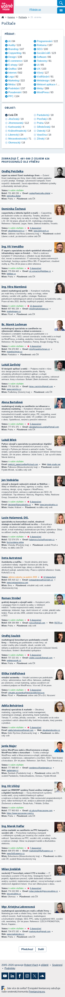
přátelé (45, 965)
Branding (13, 49)
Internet (12, 72)
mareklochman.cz (14, 352)
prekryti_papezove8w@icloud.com (23, 464)
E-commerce (15, 61)
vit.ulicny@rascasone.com (40, 810)
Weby (40, 88)
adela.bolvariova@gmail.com (20, 730)
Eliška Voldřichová (13, 673)
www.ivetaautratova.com (17, 582)
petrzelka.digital (14, 196)
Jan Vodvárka (10, 480)
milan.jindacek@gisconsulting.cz (43, 891)
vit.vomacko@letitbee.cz (40, 271)
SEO (39, 49)
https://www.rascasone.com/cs (20, 813)
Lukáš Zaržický (11, 364)
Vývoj (40, 72)
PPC (10, 96)
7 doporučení (35, 848)
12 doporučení (49, 577)
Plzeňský (42, 119)
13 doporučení (36, 306)
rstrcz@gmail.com (37, 623)
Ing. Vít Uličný (11, 786)
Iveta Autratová (12, 558)
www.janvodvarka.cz (49, 504)
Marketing (13, 80)
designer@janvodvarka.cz (19, 504)
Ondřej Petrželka (12, 171)
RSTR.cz (58, 623)
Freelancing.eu (4, 988)
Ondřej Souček (11, 636)
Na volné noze (3, 17)
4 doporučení (35, 228)
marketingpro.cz (14, 311)
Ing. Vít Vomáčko (12, 246)
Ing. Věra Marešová (14, 287)
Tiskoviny (42, 61)
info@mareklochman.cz (39, 349)
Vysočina (42, 134)
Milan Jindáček (11, 869)
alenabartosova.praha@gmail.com (44, 427)
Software (41, 57)
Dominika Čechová (14, 209)
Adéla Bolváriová (12, 705)
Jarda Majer (9, 746)
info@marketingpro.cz (38, 309)
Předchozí (27, 949)
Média (11, 84)
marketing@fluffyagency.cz (41, 851)
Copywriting (14, 53)
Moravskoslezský (17, 138)
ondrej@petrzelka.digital (39, 193)
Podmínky (10, 968)
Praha (40, 123)
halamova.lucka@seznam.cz (42, 539)
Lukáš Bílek (9, 440)
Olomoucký (14, 142)
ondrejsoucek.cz (14, 660)
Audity (11, 45)
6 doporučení (35, 620)
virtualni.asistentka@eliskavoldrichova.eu (26, 693)
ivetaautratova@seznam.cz (41, 580)
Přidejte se (35, 9)
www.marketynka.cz (15, 934)
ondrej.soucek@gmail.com (40, 658)
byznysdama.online (15, 542)
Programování (44, 41)
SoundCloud (42, 975)
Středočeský (43, 127)
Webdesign (43, 80)
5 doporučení (35, 424)
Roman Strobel (11, 598)
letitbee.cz (11, 274)
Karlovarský (14, 127)
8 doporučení (35, 502)
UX (38, 68)
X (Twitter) (34, 975)
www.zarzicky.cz (14, 389)
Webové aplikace (46, 84)
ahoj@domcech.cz (16, 231)
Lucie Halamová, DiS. (15, 517)
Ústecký (41, 131)
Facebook (19, 975)
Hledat (61, 3)
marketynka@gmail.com (39, 931)
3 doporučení (35, 268)
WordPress (43, 92)
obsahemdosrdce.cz (51, 730)
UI (38, 65)
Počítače (23, 17)
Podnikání (13, 88)
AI (9, 41)
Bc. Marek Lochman (14, 324)
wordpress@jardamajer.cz (40, 768)
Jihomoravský (15, 123)
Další (41, 949)
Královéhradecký (17, 131)
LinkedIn (12, 975)
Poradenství (14, 92)
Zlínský (41, 138)
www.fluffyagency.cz (16, 853)
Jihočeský (13, 119)
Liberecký (13, 134)
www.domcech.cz (41, 231)
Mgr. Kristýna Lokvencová (18, 906)
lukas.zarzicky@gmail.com (41, 386)
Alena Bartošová (12, 402)
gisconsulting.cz (14, 894)
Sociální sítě (43, 53)
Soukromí (57, 965)
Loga (11, 76)
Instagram (27, 975)
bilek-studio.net (53, 464)
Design (12, 57)
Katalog (11, 17)
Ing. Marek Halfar (13, 826)
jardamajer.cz (12, 770)
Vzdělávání (43, 76)
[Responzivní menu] (61, 10)
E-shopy (12, 65)
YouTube (5, 975)
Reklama (42, 45)
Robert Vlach (31, 965)
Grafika (12, 68)
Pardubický (43, 115)
